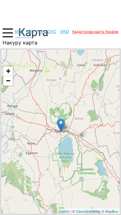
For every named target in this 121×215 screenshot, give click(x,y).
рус (51, 31)
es (40, 31)
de (31, 31)
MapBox (111, 211)
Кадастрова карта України (95, 31)
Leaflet (64, 211)
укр (64, 31)
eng (19, 31)
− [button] (8, 81)
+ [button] (8, 71)
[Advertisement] (60, 13)
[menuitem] (19, 31)
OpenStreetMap (88, 211)
